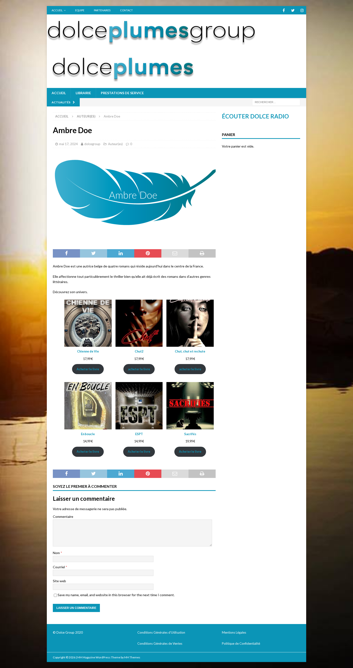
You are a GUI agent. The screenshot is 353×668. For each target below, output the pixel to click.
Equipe (79, 10)
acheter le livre (139, 369)
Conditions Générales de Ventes (159, 643)
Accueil (57, 10)
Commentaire (63, 516)
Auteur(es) (115, 144)
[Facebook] (284, 10)
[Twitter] (293, 10)
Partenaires (102, 10)
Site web (59, 581)
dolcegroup (92, 144)
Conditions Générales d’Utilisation (161, 632)
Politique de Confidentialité (241, 643)
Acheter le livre (88, 369)
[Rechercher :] (276, 102)
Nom (57, 553)
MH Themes (132, 657)
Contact (126, 10)
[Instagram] (302, 10)
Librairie (83, 93)
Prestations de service (122, 93)
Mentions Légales (234, 632)
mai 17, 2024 (68, 144)
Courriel (59, 567)
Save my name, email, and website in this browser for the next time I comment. (116, 595)
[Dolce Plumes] (152, 44)
